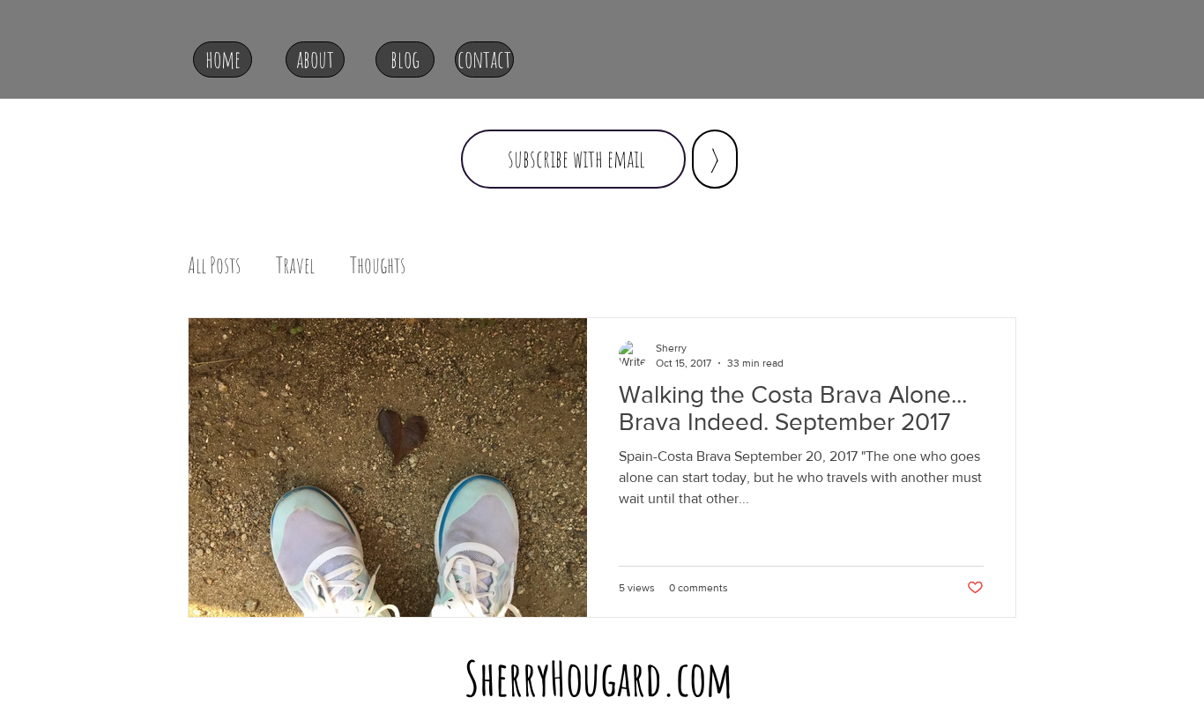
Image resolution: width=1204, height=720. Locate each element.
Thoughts (377, 264)
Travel (295, 264)
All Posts (214, 264)
